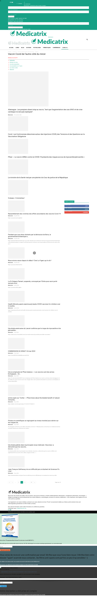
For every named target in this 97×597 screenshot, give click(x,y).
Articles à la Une (14, 62)
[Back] (24, 2)
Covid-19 (64, 47)
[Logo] (19, 45)
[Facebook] (10, 2)
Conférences (56, 47)
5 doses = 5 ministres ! (16, 198)
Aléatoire (12, 69)
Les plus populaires (14, 64)
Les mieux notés (14, 67)
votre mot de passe (12, 14)
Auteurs (28, 47)
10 (31, 482)
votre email (10, 25)
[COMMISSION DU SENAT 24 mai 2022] (34, 343)
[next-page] (34, 482)
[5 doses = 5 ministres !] (48, 187)
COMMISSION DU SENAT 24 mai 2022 (21, 351)
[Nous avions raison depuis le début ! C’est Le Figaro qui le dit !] (34, 253)
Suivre (86, 209)
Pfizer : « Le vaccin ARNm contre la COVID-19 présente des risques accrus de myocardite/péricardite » (46, 157)
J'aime (86, 206)
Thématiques (47, 47)
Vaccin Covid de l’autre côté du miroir (26, 51)
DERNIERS (12, 60)
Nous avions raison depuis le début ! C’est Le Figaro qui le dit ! (29, 260)
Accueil (11, 47)
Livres (17, 47)
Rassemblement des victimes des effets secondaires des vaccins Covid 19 (34, 214)
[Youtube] (12, 2)
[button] (87, 39)
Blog (22, 47)
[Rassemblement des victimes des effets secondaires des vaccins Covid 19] (34, 206)
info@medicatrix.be (21, 508)
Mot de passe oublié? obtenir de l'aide (17, 18)
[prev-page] (9, 482)
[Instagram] (11, 2)
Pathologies (37, 47)
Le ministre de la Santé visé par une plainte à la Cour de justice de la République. (38, 177)
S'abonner (85, 212)
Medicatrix (10, 114)
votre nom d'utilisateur (13, 9)
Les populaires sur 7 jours (16, 66)
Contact (20, 3)
